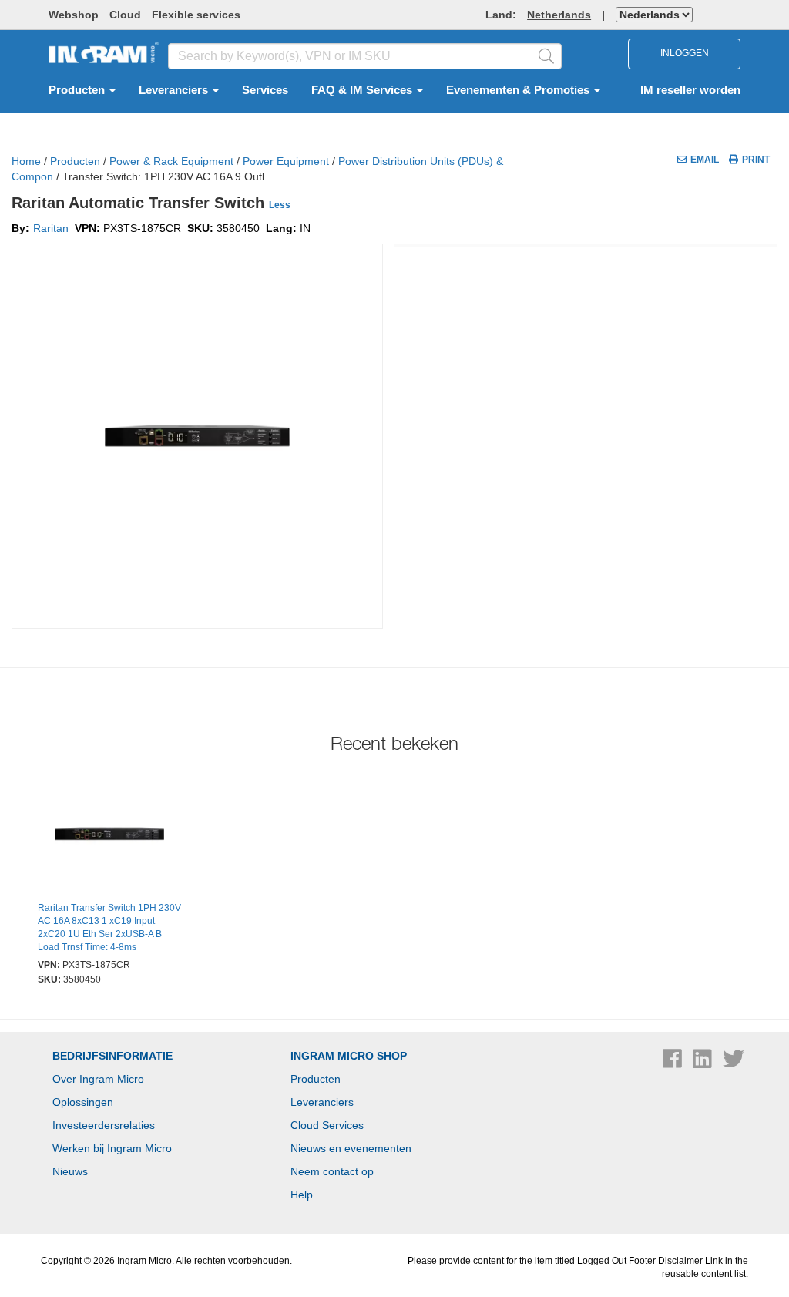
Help (301, 1194)
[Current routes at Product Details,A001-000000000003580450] (109, 836)
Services (265, 90)
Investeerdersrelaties (103, 1125)
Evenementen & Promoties (519, 90)
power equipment (286, 161)
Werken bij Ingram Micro (112, 1148)
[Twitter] (733, 1063)
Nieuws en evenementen (350, 1148)
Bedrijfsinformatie (112, 1056)
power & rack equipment (171, 161)
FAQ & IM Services (363, 90)
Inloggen (684, 53)
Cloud (125, 14)
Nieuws (70, 1171)
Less (279, 205)
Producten (78, 90)
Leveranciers (175, 90)
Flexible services (196, 14)
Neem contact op (332, 1171)
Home (26, 161)
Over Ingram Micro (98, 1079)
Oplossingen (82, 1102)
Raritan (51, 228)
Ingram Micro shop (348, 1056)
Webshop (74, 14)
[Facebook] (674, 1063)
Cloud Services (327, 1125)
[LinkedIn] (704, 1063)
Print (756, 159)
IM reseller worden (690, 90)
